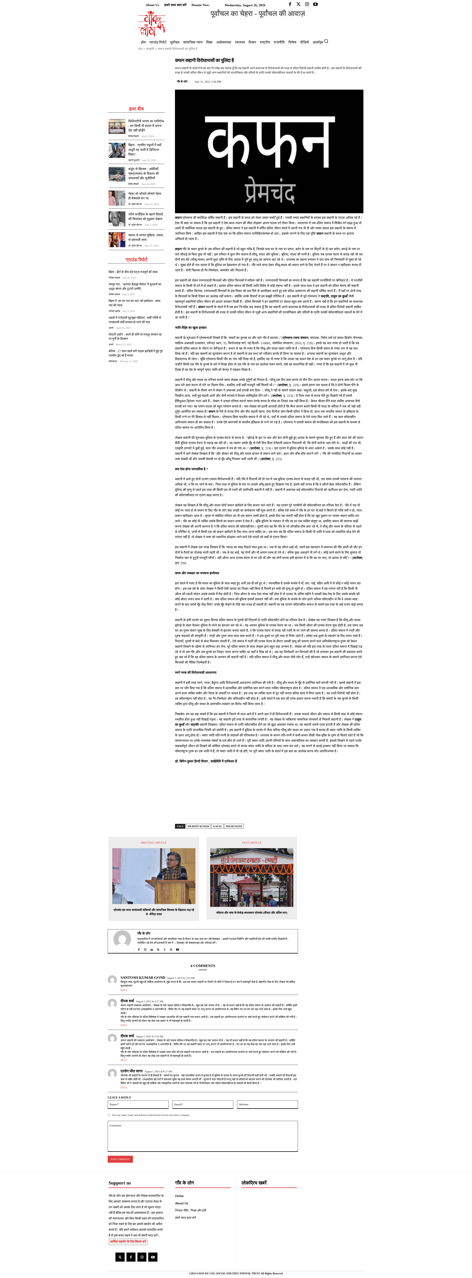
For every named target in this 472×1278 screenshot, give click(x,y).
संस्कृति (150, 48)
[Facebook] (334, 81)
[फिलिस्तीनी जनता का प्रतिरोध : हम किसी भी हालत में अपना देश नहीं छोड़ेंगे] (117, 126)
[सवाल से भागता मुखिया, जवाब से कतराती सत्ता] (117, 239)
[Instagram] (141, 1257)
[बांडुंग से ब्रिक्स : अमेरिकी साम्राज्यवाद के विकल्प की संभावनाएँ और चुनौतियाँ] (117, 174)
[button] (327, 41)
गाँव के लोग (182, 81)
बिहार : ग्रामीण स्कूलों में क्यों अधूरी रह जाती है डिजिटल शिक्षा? (144, 149)
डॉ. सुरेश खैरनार (135, 204)
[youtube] (177, 948)
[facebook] (138, 948)
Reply (124, 990)
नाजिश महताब (114, 277)
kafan (217, 826)
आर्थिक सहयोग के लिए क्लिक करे (128, 1241)
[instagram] (145, 948)
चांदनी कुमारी (133, 160)
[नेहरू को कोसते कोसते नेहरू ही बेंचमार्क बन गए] (117, 198)
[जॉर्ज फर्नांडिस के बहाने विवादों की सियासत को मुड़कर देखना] (117, 219)
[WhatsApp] (351, 81)
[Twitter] (342, 81)
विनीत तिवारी (133, 136)
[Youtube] (152, 1257)
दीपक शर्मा (127, 1001)
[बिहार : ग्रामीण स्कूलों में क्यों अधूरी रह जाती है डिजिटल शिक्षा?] (117, 150)
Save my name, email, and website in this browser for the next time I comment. (151, 1115)
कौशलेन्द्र (113, 361)
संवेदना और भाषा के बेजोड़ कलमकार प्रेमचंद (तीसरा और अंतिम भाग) (251, 912)
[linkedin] (151, 948)
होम (140, 48)
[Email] (359, 81)
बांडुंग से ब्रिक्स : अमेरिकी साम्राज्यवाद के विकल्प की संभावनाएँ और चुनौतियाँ (143, 173)
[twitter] (164, 948)
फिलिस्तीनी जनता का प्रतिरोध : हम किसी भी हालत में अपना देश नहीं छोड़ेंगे (146, 125)
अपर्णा (111, 328)
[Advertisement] (136, 81)
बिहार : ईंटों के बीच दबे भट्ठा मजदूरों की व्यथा (133, 272)
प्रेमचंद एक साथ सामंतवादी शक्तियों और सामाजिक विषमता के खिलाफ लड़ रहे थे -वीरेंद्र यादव (154, 912)
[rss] (158, 948)
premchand (234, 826)
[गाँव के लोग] (124, 941)
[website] (171, 948)
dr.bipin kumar (198, 826)
